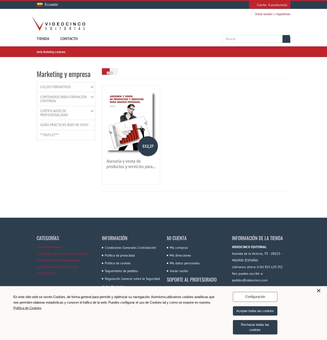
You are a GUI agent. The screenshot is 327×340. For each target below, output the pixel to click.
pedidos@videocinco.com (250, 280)
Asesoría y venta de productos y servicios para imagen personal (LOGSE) (129, 166)
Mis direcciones (180, 255)
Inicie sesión (263, 14)
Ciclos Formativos (55, 87)
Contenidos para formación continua (63, 99)
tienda (43, 38)
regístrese (283, 14)
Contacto (69, 38)
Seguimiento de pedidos (121, 271)
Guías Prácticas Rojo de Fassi (64, 125)
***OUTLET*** (49, 135)
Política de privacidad (120, 255)
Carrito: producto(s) (272, 5)
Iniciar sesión (179, 271)
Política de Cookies (27, 308)
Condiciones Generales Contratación (130, 247)
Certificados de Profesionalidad (54, 113)
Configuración (255, 296)
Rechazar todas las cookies (255, 327)
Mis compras (179, 247)
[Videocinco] (58, 23)
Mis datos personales (185, 263)
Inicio (39, 51)
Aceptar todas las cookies (255, 311)
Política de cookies (118, 263)
